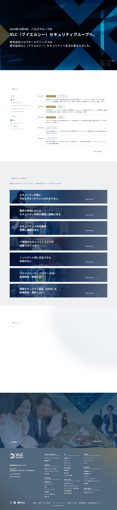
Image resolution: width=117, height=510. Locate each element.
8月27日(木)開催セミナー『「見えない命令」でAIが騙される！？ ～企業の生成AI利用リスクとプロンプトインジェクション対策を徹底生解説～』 (76, 142)
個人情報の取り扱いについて (94, 503)
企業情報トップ (48, 482)
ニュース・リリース (89, 458)
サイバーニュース (88, 460)
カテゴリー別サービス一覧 (51, 471)
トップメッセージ (49, 484)
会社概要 (46, 492)
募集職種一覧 (87, 473)
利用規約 (35, 503)
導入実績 (46, 473)
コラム (85, 463)
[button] (102, 64)
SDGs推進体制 (67, 491)
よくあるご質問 (68, 475)
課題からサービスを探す (50, 469)
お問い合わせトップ (89, 492)
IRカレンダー (67, 463)
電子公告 (66, 473)
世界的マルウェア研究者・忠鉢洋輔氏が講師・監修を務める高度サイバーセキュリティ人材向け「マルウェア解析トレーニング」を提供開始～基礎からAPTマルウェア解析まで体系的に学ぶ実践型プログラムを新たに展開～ (75, 100)
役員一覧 (46, 496)
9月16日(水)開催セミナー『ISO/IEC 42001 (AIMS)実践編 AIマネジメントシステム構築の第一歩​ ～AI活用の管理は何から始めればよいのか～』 (76, 132)
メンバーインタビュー (89, 478)
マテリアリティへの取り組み (71, 488)
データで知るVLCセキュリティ (92, 481)
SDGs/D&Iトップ (68, 483)
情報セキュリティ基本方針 (45, 503)
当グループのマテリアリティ (71, 486)
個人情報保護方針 (82, 503)
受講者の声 (47, 460)
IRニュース (67, 460)
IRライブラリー (68, 465)
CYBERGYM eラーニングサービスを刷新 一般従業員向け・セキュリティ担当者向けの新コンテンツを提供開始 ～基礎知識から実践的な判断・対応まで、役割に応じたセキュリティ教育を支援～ (76, 111)
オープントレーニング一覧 (51, 458)
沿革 (45, 487)
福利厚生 (86, 483)
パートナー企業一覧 (49, 494)
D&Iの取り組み (68, 493)
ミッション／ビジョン (50, 489)
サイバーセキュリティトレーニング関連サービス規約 (64, 503)
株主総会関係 (67, 468)
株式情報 (66, 470)
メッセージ (87, 476)
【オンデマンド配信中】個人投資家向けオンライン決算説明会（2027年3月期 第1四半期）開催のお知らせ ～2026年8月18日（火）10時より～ (76, 121)
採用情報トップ (88, 471)
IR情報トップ (67, 458)
